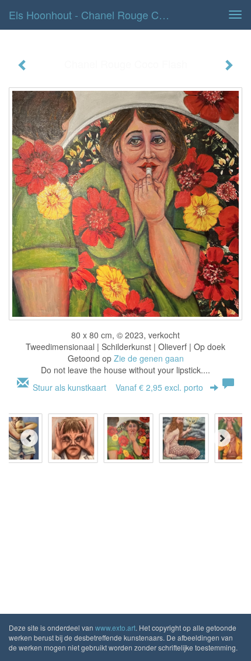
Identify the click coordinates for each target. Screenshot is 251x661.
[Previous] (29, 438)
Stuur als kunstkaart (118, 387)
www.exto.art (115, 627)
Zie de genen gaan (149, 358)
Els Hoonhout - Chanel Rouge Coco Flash (95, 14)
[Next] (222, 438)
